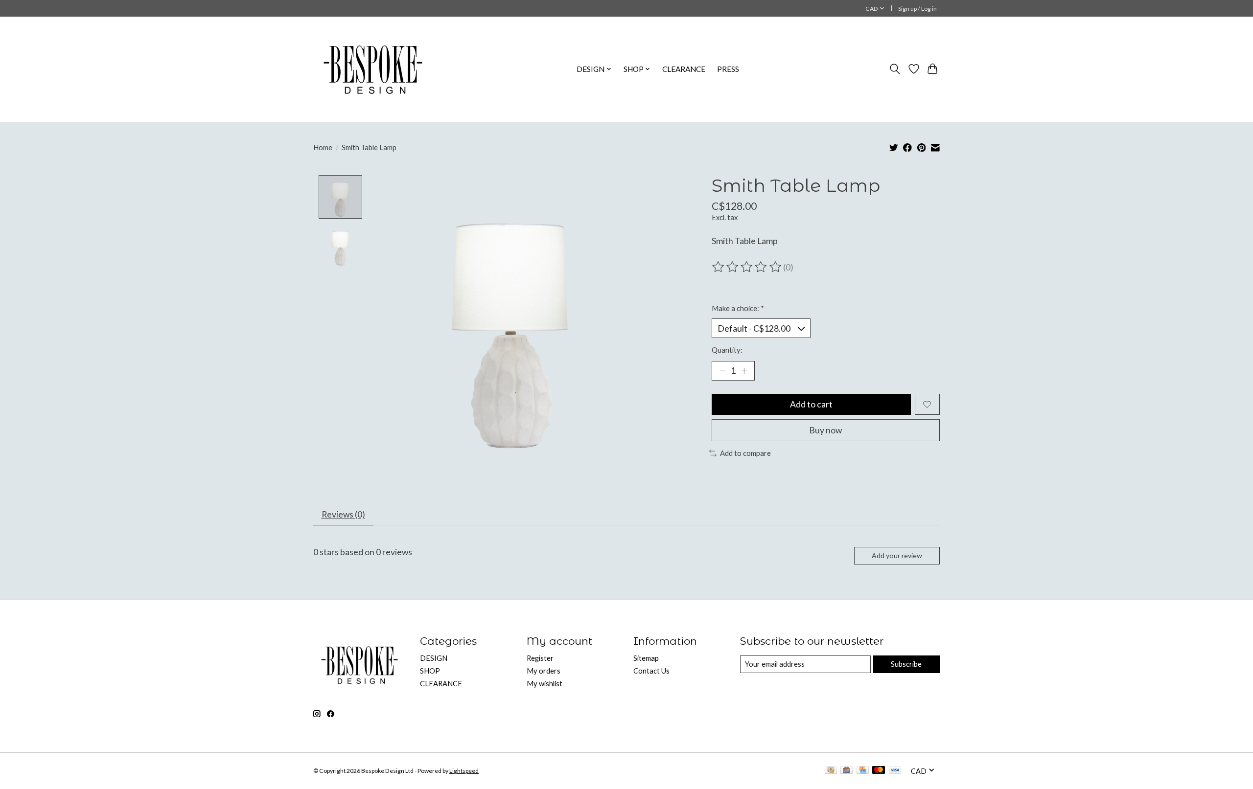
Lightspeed (464, 770)
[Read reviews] (747, 267)
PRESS (728, 69)
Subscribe (906, 664)
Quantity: (727, 350)
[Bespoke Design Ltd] (373, 69)
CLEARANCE (683, 69)
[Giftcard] (846, 770)
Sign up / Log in (917, 8)
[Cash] (831, 770)
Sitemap (646, 658)
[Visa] (895, 770)
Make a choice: (738, 308)
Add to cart (811, 404)
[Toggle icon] (895, 69)
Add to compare (745, 453)
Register (540, 658)
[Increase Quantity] (744, 371)
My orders (543, 671)
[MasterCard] (878, 770)
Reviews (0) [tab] (343, 514)
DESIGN (433, 658)
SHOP (430, 671)
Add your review (897, 555)
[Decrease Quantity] (722, 371)
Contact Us (651, 671)
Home (322, 147)
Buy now (825, 430)
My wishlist (544, 683)
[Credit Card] (863, 770)
